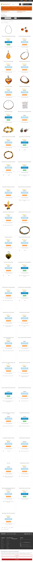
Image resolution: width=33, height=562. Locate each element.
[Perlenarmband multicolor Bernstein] (25, 305)
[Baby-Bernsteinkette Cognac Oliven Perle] (25, 205)
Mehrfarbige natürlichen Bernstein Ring (24, 362)
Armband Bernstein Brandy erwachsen (24, 61)
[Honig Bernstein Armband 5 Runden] (25, 406)
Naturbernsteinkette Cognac (8, 111)
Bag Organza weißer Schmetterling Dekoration (24, 111)
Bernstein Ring (4, 9)
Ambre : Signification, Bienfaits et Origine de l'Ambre (8, 548)
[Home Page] (1, 14)
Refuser (17, 557)
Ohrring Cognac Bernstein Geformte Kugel (25, 36)
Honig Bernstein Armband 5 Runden (25, 412)
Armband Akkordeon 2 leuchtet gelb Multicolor (24, 262)
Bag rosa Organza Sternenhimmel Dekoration (24, 337)
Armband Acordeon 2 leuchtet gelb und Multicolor (8, 161)
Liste (31, 18)
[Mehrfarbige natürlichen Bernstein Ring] (25, 355)
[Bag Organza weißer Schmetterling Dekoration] (25, 104)
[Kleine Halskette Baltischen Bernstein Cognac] (25, 381)
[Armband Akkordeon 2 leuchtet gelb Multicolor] (25, 255)
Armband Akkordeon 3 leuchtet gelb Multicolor (24, 287)
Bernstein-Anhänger (21, 7)
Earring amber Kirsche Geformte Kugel (24, 136)
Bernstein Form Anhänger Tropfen (8, 61)
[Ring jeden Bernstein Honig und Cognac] (8, 305)
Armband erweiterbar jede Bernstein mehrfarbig (8, 136)
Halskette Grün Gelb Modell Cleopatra (24, 86)
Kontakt (22, 0)
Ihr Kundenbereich (14, 538)
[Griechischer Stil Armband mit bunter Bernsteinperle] (8, 330)
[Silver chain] (8, 456)
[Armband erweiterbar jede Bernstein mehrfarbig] (8, 129)
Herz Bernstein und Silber (8, 86)
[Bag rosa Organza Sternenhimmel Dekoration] (25, 330)
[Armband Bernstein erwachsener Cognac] (25, 481)
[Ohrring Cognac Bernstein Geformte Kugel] (25, 29)
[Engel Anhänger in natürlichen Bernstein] (8, 205)
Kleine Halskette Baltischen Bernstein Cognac (24, 387)
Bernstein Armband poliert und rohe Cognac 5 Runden (8, 413)
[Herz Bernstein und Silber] (8, 79)
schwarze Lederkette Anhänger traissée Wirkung (8, 36)
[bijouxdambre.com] (5, 4)
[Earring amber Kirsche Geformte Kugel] (25, 129)
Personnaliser (17, 555)
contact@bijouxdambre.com (26, 542)
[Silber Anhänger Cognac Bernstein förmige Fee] (8, 506)
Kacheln (29, 18)
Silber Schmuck (9, 9)
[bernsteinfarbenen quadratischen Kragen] (8, 431)
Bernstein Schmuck (16, 9)
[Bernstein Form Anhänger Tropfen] (8, 54)
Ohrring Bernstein (28, 7)
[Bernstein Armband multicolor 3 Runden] (25, 230)
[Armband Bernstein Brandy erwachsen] (25, 54)
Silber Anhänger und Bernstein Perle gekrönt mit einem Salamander (8, 489)
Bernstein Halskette (7, 7)
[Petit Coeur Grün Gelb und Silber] (8, 255)
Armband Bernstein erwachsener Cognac (24, 488)
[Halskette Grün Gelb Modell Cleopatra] (25, 79)
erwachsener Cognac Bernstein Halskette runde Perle (8, 363)
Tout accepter (17, 559)
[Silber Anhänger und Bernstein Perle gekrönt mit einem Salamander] (8, 481)
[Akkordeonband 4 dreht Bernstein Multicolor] (8, 180)
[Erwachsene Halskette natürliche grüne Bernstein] (8, 381)
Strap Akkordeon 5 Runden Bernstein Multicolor (24, 161)
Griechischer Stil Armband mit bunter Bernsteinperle (8, 338)
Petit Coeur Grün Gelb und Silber (8, 262)
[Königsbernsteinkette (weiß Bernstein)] (25, 431)
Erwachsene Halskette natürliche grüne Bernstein (8, 387)
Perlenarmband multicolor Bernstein (25, 312)
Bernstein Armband (14, 7)
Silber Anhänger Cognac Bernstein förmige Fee (8, 513)
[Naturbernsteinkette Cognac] (8, 104)
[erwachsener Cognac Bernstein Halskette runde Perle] (8, 355)
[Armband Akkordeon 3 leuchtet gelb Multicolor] (25, 180)
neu (2, 7)
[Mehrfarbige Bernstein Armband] (25, 456)
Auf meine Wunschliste (9, 97)
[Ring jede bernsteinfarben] (8, 230)
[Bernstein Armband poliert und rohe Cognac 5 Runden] (8, 406)
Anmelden (30, 0)
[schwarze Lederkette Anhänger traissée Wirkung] (8, 29)
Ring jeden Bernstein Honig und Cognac (8, 312)
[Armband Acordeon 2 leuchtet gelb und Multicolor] (8, 155)
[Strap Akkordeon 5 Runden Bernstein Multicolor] (25, 155)
